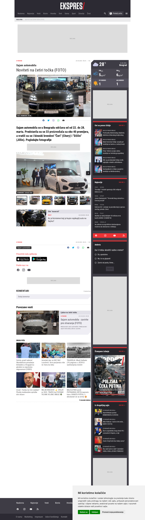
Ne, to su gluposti (104, 259)
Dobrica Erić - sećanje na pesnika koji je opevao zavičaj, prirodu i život (110, 206)
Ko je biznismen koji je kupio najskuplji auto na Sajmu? (53, 218)
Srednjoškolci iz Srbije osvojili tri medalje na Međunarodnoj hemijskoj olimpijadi (110, 169)
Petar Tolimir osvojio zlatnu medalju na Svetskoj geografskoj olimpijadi (110, 151)
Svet (60, 13)
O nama (19, 517)
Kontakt (64, 517)
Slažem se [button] (84, 512)
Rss (123, 235)
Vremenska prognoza (110, 64)
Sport (74, 13)
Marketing (28, 517)
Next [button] (88, 173)
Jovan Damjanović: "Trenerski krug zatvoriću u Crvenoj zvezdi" (110, 198)
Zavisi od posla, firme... (106, 263)
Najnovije (30, 13)
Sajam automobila (23, 248)
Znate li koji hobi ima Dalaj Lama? (110, 439)
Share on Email (63, 120)
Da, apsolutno (103, 254)
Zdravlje (81, 13)
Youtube (29, 270)
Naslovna (21, 13)
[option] (53, 173)
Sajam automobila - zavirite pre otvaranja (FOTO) (53, 323)
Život (89, 13)
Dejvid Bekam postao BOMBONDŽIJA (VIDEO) (110, 412)
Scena (67, 13)
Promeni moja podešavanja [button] (112, 512)
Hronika (53, 13)
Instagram (23, 270)
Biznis (45, 13)
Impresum (39, 517)
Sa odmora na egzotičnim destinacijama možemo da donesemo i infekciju (110, 224)
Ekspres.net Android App (39, 259)
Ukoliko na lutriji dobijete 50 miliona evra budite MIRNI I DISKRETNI (110, 215)
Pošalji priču (117, 13)
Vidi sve (121, 125)
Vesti (39, 13)
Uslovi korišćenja (52, 517)
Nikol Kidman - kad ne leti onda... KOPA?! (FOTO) (110, 421)
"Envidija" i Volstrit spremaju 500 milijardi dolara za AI (110, 189)
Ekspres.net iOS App (23, 259)
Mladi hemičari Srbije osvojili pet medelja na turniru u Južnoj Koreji (110, 142)
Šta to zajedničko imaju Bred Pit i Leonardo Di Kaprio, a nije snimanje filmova (110, 430)
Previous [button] (19, 173)
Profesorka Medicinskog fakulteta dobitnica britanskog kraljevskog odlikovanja (110, 132)
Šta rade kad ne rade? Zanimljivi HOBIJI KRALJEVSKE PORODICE (110, 449)
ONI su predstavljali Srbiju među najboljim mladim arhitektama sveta (110, 160)
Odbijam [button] (95, 512)
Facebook (18, 270)
